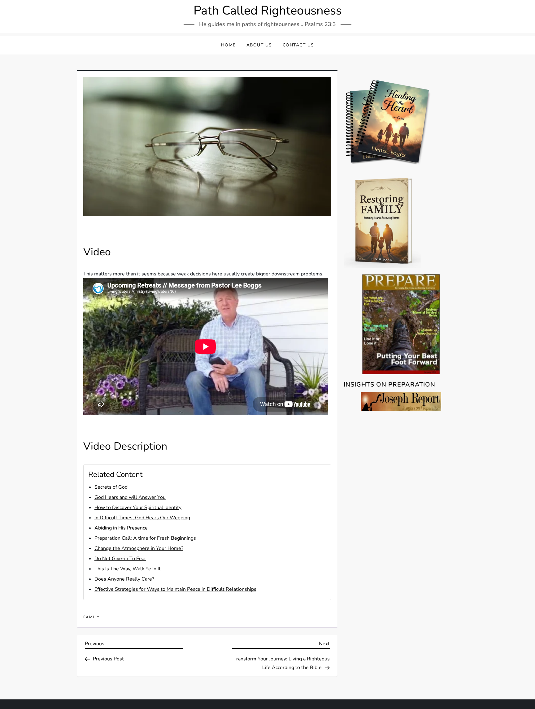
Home (228, 45)
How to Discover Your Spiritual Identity (137, 507)
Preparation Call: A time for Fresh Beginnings (145, 538)
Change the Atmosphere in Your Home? (138, 548)
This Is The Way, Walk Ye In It (127, 568)
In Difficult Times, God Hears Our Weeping (142, 517)
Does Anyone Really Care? (124, 579)
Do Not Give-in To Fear (120, 558)
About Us (259, 45)
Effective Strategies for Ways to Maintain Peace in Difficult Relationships (175, 589)
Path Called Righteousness (268, 10)
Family (91, 617)
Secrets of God (111, 487)
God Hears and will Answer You (130, 497)
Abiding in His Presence (121, 528)
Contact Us (298, 45)
